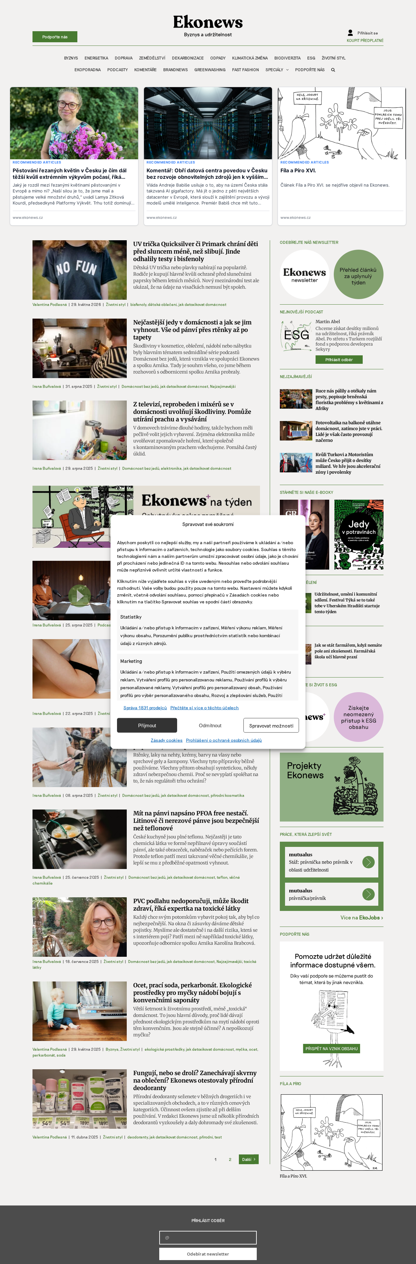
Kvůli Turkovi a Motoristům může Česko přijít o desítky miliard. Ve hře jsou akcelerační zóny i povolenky (348, 463)
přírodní (206, 1137)
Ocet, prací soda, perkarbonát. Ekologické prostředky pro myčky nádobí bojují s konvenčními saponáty (192, 992)
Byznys (112, 1049)
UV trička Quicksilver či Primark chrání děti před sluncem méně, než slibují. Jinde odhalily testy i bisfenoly (195, 251)
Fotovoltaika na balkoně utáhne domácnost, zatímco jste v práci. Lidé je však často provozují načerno (349, 431)
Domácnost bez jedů (140, 386)
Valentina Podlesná (49, 304)
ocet (253, 1049)
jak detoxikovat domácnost (202, 304)
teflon (222, 877)
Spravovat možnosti (271, 725)
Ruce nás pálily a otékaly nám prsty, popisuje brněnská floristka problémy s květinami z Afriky (349, 399)
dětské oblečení (162, 304)
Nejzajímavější (223, 386)
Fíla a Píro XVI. (293, 1176)
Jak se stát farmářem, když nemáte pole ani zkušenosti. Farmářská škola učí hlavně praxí (348, 651)
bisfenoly (138, 304)
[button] (333, 69)
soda (61, 1055)
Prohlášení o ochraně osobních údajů (224, 740)
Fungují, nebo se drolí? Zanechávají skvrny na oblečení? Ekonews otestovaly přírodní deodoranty (195, 1080)
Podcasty (106, 625)
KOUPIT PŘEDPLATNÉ (365, 40)
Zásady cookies (167, 740)
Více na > (362, 917)
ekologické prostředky (164, 1049)
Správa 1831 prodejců (145, 707)
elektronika (171, 468)
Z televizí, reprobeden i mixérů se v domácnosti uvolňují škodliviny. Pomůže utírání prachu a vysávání (192, 412)
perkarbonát (43, 1055)
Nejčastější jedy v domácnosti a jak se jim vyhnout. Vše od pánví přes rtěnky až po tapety (192, 330)
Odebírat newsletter (208, 1254)
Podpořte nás (55, 36)
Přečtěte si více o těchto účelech (204, 707)
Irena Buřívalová (46, 386)
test (218, 1137)
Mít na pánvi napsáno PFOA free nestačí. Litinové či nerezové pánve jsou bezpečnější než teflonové (196, 821)
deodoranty (137, 1137)
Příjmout (147, 725)
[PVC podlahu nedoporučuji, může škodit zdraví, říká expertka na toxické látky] (79, 927)
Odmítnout (210, 725)
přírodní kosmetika (227, 795)
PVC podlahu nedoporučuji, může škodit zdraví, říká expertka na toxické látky (191, 904)
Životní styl (115, 304)
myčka (241, 1049)
